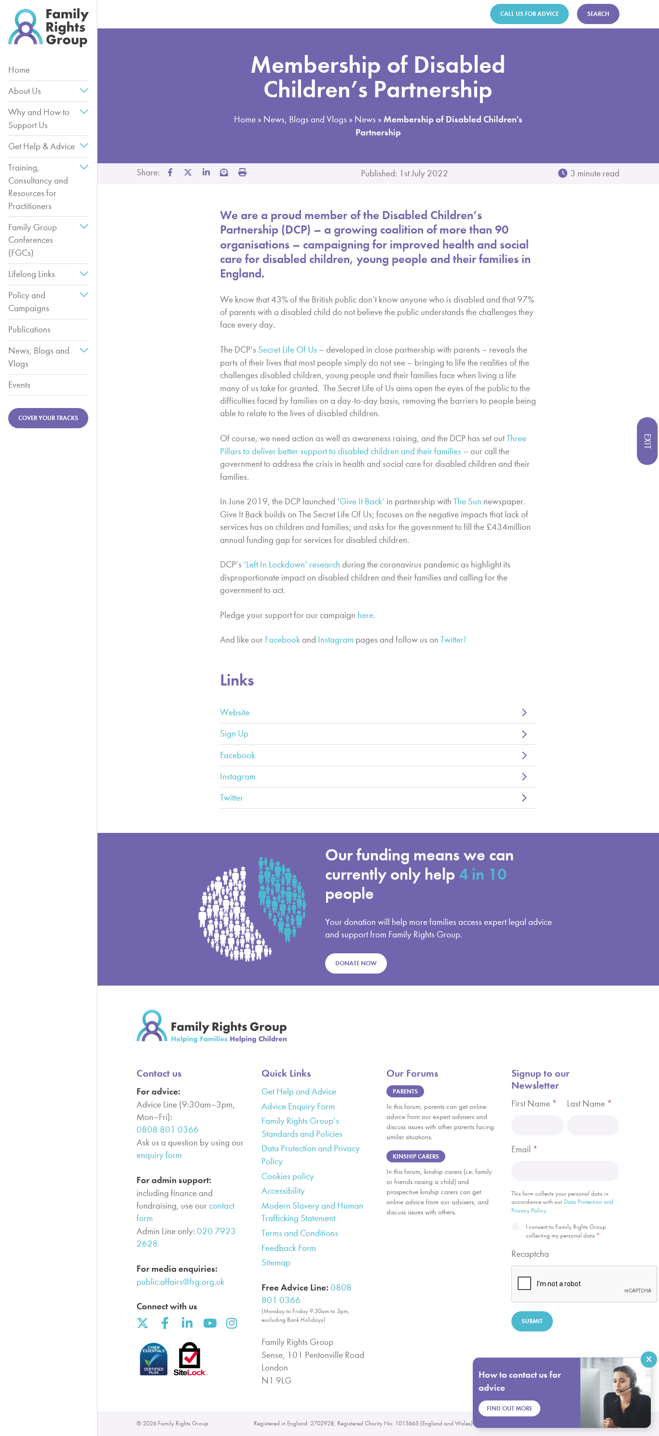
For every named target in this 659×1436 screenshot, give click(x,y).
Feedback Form (288, 1247)
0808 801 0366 (168, 1129)
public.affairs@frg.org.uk (180, 1281)
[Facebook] (165, 1323)
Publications (29, 329)
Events (19, 384)
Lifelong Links (31, 273)
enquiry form (159, 1154)
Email (524, 1149)
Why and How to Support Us (38, 118)
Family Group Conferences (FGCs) (32, 240)
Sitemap (275, 1262)
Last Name (589, 1103)
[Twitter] (143, 1323)
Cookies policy (287, 1176)
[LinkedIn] (187, 1323)
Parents (405, 1091)
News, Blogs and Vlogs (38, 357)
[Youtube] (209, 1323)
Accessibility (283, 1190)
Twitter (231, 797)
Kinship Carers (416, 1156)
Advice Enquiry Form (298, 1106)
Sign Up (234, 733)
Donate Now (356, 963)
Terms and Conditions (299, 1232)
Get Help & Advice (41, 146)
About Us (24, 90)
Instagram (238, 776)
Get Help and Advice (298, 1091)
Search (598, 13)
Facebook (237, 755)
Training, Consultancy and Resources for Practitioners (38, 186)
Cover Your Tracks (48, 418)
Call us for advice (529, 13)
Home (19, 69)
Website (234, 712)
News (365, 119)
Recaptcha (530, 1253)
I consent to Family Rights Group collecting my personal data (566, 1231)
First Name (534, 1103)
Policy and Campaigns (28, 301)
